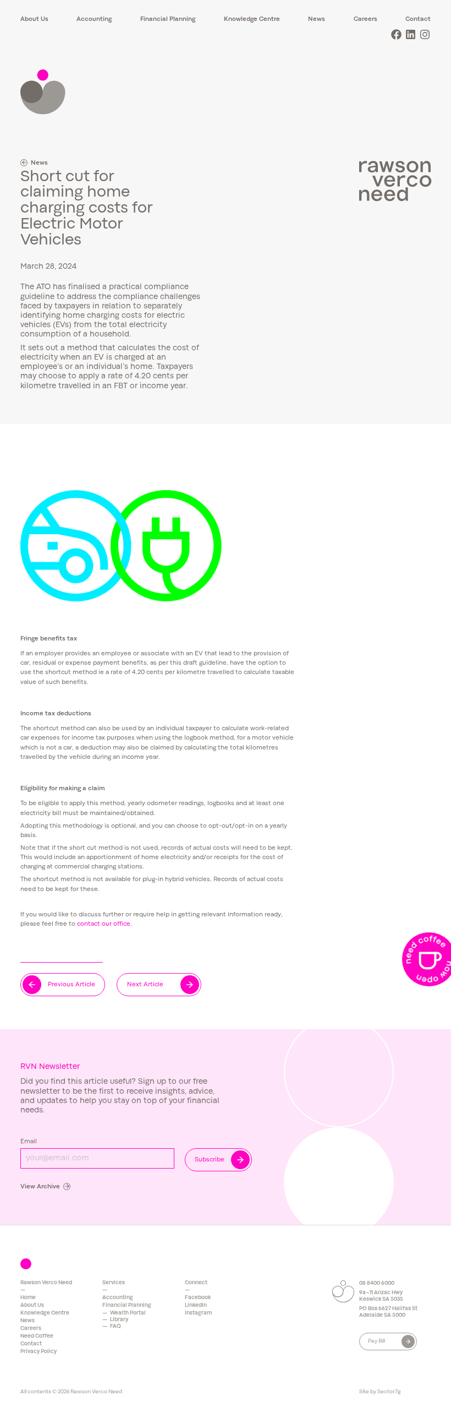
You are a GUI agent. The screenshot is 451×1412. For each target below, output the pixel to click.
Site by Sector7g (379, 1391)
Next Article (145, 984)
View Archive (40, 1187)
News (316, 19)
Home (28, 1297)
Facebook (198, 1297)
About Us (34, 19)
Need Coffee (36, 1336)
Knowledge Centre (252, 19)
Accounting (94, 19)
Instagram (198, 1313)
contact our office (103, 924)
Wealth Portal (128, 1313)
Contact (418, 19)
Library (119, 1319)
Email (28, 1141)
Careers (365, 19)
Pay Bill (376, 1341)
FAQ (115, 1326)
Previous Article (71, 984)
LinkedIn (196, 1305)
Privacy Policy (38, 1351)
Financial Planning (167, 19)
